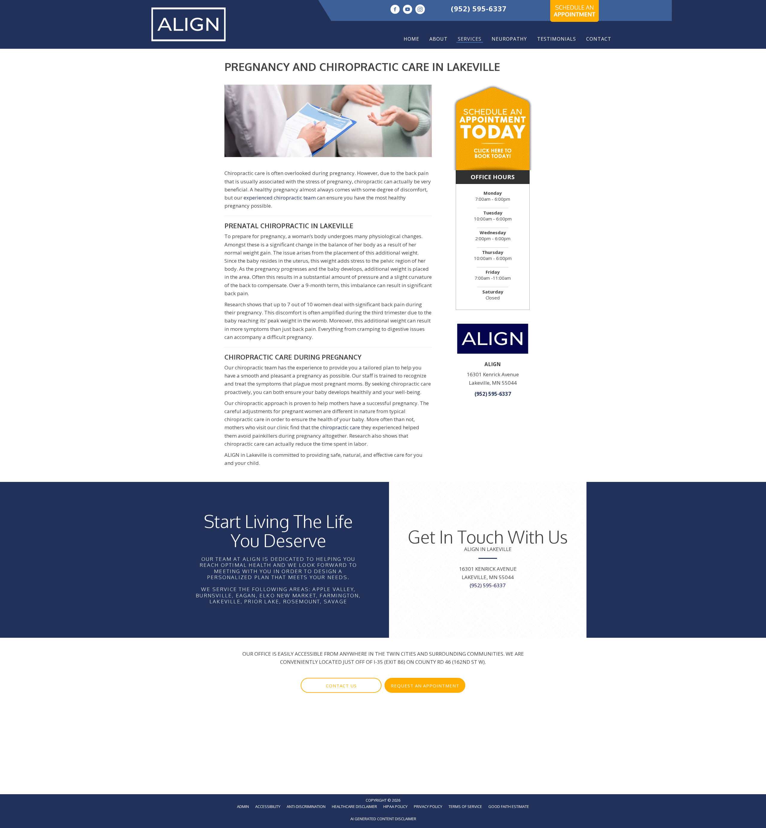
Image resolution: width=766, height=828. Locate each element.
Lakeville (225, 601)
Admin (243, 806)
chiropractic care (340, 427)
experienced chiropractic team (280, 197)
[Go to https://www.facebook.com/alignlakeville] (395, 10)
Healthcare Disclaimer (354, 806)
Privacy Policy (428, 806)
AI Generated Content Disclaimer (383, 818)
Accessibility (267, 806)
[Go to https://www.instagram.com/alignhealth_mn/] (420, 10)
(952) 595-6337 (479, 8)
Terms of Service (465, 806)
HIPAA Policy (395, 806)
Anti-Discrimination (306, 806)
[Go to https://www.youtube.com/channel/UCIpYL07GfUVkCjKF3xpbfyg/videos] (407, 10)
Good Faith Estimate (508, 806)
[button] (341, 685)
